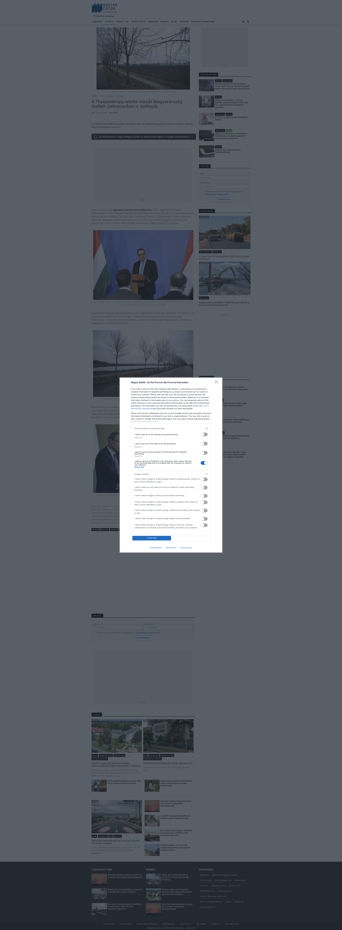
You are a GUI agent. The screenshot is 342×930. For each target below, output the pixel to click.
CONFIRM (152, 538)
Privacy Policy (186, 548)
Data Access (171, 548)
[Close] (217, 382)
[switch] (204, 434)
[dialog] (171, 465)
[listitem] (171, 428)
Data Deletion (156, 548)
